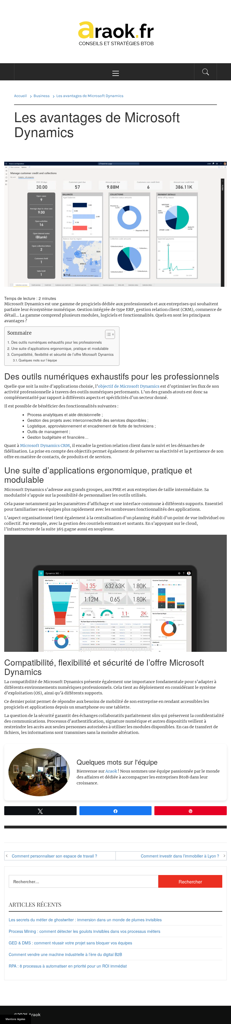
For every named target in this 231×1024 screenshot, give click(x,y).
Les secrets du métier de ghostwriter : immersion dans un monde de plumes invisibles (85, 919)
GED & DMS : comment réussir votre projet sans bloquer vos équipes (70, 943)
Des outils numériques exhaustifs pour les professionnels (56, 342)
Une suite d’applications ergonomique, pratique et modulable (59, 348)
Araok (111, 771)
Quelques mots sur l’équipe (38, 360)
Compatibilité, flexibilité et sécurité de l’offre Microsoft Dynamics (62, 354)
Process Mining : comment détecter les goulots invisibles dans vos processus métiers (84, 931)
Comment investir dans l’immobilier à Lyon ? (180, 856)
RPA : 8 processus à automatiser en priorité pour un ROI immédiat (68, 966)
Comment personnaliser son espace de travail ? (54, 856)
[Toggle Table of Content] (107, 334)
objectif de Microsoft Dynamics (128, 386)
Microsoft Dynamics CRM (45, 445)
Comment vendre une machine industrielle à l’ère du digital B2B (65, 954)
